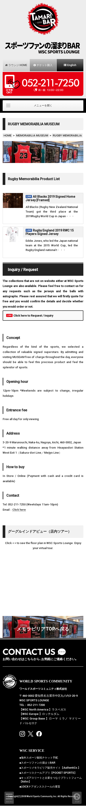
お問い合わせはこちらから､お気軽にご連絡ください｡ (40, 659)
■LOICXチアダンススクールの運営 (39, 786)
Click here (19, 509)
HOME (7, 135)
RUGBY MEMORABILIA (67, 135)
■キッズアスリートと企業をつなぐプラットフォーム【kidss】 (50, 779)
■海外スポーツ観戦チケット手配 (38, 757)
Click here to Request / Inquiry (33, 315)
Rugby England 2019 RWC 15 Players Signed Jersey (50, 232)
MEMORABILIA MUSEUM (32, 135)
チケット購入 (44, 65)
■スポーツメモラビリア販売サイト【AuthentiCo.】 (49, 767)
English (71, 65)
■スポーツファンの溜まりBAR (37, 762)
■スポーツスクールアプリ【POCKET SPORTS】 (48, 772)
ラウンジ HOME (17, 65)
